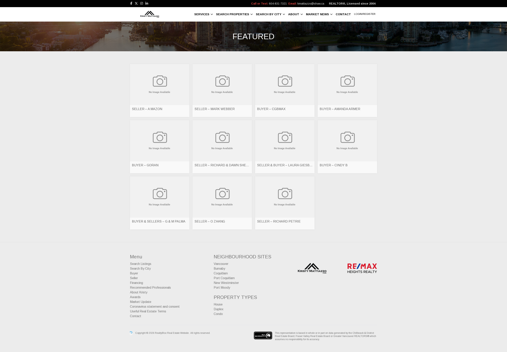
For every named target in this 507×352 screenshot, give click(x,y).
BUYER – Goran (145, 165)
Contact (343, 14)
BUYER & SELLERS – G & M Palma (158, 221)
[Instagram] (141, 3)
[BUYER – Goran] (159, 140)
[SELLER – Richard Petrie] (284, 197)
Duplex (218, 309)
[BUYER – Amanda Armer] (347, 84)
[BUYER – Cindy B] (347, 140)
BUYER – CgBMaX (271, 109)
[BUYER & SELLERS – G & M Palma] (159, 197)
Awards (135, 297)
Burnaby (219, 268)
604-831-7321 (278, 3)
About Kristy (138, 292)
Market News (317, 14)
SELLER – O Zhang (209, 221)
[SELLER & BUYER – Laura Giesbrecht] (284, 140)
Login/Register (364, 13)
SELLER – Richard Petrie (279, 221)
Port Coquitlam (224, 278)
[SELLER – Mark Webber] (222, 84)
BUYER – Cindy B (334, 165)
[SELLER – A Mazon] (159, 84)
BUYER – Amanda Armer (340, 109)
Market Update (140, 301)
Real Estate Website (178, 333)
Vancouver (221, 263)
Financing (136, 282)
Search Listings (140, 263)
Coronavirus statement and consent (155, 306)
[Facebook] (131, 3)
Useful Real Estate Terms (148, 311)
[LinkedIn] (147, 3)
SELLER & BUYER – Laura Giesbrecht (285, 165)
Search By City (268, 14)
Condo (218, 314)
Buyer (134, 273)
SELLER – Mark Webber (214, 109)
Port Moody (222, 287)
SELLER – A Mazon (147, 109)
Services (201, 14)
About (293, 14)
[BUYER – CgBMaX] (284, 84)
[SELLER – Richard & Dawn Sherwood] (222, 140)
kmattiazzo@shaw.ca (310, 3)
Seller (134, 278)
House (218, 304)
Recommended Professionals (150, 287)
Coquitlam (221, 273)
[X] (136, 3)
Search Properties (232, 14)
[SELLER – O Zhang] (222, 197)
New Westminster (226, 282)
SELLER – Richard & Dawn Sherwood (222, 165)
